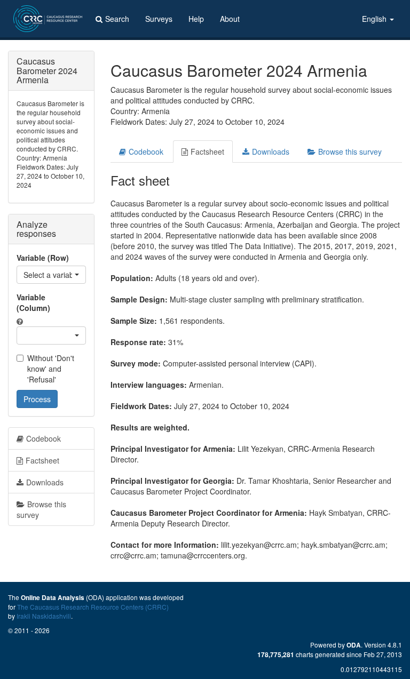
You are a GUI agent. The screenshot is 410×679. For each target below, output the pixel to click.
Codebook (146, 151)
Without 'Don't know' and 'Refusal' (50, 369)
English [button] (375, 18)
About (230, 18)
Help (196, 18)
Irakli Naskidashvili (44, 615)
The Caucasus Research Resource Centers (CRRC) (93, 606)
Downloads (270, 151)
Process (37, 399)
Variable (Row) (43, 257)
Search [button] (117, 18)
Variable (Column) (33, 302)
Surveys (158, 18)
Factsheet (207, 151)
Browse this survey (350, 151)
